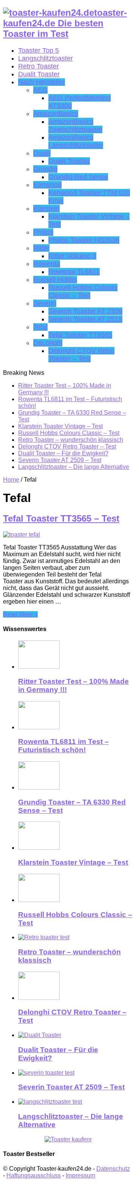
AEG (40, 90)
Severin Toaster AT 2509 (85, 311)
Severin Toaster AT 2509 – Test (59, 460)
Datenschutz (113, 1168)
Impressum (80, 1175)
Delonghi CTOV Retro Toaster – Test (81, 354)
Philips (43, 232)
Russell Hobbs (55, 279)
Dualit (42, 153)
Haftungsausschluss (33, 1175)
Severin (44, 303)
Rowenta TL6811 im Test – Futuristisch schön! (63, 746)
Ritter (41, 248)
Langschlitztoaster (45, 58)
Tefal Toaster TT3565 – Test (61, 518)
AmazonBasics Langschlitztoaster (75, 141)
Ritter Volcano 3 (72, 256)
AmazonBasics (55, 113)
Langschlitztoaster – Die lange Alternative (73, 467)
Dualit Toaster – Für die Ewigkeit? (63, 453)
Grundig (45, 169)
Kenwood (47, 185)
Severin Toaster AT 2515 (85, 319)
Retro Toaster (38, 66)
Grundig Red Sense (78, 177)
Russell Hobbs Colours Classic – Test (82, 291)
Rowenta (46, 264)
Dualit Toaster (39, 74)
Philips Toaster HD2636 (83, 240)
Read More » (20, 614)
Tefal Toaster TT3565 (80, 335)
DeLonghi (47, 343)
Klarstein (46, 208)
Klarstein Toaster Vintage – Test (60, 426)
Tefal (40, 327)
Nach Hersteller (41, 82)
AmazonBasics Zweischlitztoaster (75, 125)
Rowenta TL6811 (74, 271)
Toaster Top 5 (38, 50)
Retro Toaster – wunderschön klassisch (70, 440)
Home (11, 479)
